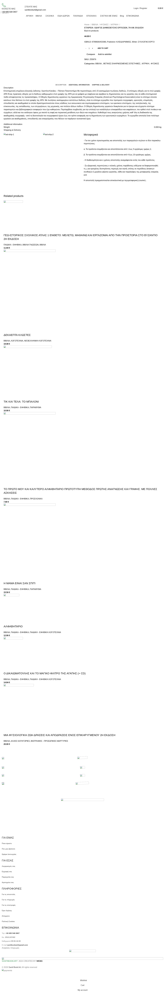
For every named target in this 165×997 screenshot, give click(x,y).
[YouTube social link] (93, 1)
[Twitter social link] (87, 1)
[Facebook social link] (85, 1)
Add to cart (103, 48)
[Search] (149, 8)
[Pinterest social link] (96, 1)
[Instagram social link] (90, 1)
